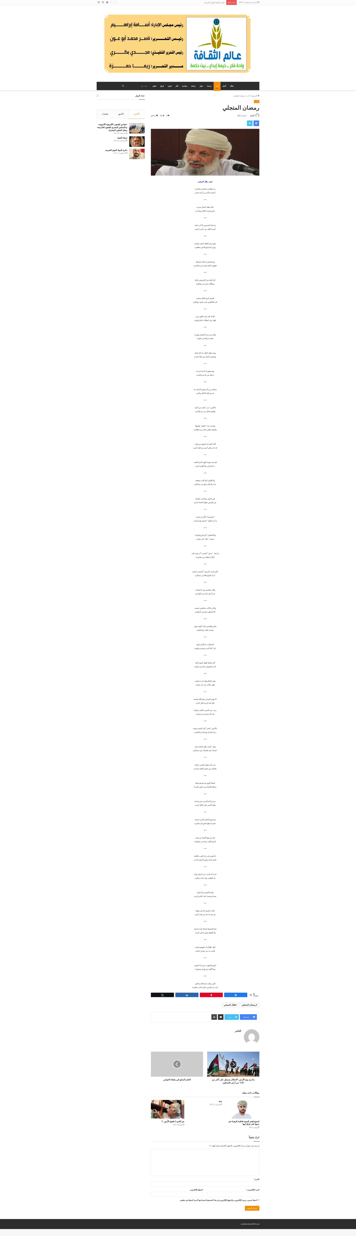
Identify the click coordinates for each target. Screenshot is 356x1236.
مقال (232, 86)
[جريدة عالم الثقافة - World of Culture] (178, 43)
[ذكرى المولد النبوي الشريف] (137, 154)
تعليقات (105, 114)
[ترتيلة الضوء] (137, 141)
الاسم (256, 1179)
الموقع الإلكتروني (196, 1190)
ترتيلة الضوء (122, 138)
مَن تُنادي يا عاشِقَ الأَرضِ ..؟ (173, 1121)
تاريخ (162, 86)
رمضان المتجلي (249, 1005)
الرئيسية (254, 96)
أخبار (224, 86)
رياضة (193, 86)
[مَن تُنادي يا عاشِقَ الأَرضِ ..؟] (167, 1109)
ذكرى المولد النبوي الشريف (116, 150)
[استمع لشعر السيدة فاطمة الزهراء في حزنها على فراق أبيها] (242, 1109)
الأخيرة (137, 114)
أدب (217, 86)
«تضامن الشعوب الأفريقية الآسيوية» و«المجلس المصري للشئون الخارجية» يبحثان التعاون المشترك (112, 127)
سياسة (184, 86)
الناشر (252, 116)
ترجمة (209, 86)
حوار (201, 86)
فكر (176, 86)
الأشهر (121, 114)
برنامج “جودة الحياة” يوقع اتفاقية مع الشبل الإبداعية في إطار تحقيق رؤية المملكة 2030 (192, 2)
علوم (154, 86)
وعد (220, 1101)
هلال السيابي (229, 1005)
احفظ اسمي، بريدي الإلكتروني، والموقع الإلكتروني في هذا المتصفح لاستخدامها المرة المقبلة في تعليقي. (218, 1200)
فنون (170, 86)
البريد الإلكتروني (252, 1190)
